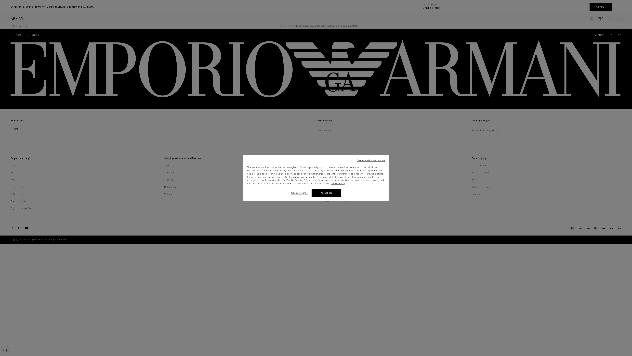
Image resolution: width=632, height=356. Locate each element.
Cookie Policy (338, 183)
